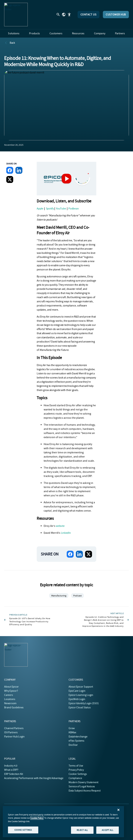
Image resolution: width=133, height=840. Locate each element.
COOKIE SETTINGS (23, 829)
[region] (63, 821)
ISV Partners (11, 732)
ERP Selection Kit (13, 774)
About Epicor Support (81, 686)
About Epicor (11, 686)
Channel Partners (14, 728)
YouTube (61, 208)
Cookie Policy (37, 817)
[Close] (118, 810)
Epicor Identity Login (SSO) (84, 703)
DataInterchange (78, 736)
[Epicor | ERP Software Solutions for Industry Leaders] (16, 14)
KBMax (72, 732)
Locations (9, 699)
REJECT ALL (82, 830)
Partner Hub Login (14, 736)
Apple (40, 208)
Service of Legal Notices (82, 786)
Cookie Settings (78, 774)
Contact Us (89, 14)
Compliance (75, 778)
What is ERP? (11, 770)
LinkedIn (66, 533)
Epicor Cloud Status (80, 707)
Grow (72, 728)
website (60, 526)
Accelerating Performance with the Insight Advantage (33, 778)
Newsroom (10, 703)
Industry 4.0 (10, 765)
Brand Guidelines (14, 707)
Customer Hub (116, 14)
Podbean (73, 208)
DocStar (73, 745)
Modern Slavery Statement (83, 782)
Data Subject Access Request (85, 790)
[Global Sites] (63, 14)
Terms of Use (76, 765)
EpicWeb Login (77, 699)
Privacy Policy (76, 770)
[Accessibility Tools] (69, 14)
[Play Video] (66, 178)
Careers (8, 695)
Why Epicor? (11, 691)
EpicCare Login (77, 691)
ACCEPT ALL (107, 830)
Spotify (50, 208)
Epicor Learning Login (81, 695)
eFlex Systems (76, 740)
